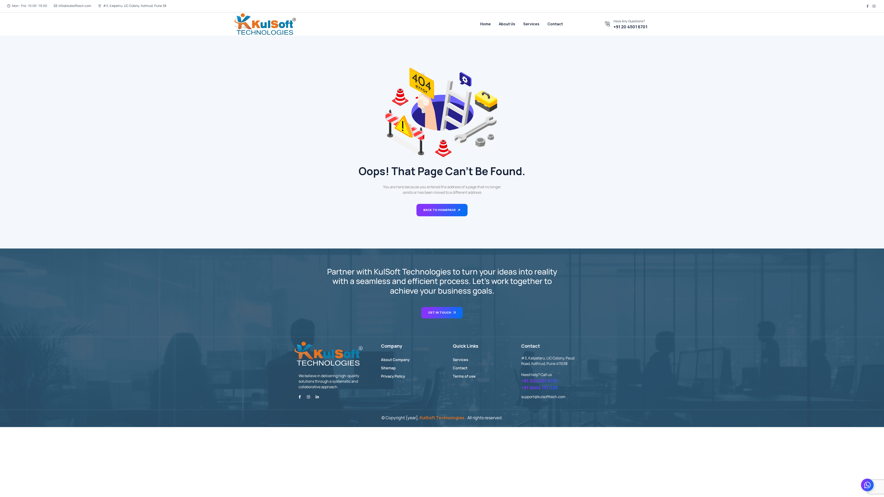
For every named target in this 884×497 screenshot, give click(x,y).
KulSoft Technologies (442, 417)
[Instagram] (308, 397)
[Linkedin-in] (317, 397)
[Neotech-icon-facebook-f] (867, 6)
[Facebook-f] (300, 397)
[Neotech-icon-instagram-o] (874, 6)
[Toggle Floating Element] (867, 485)
